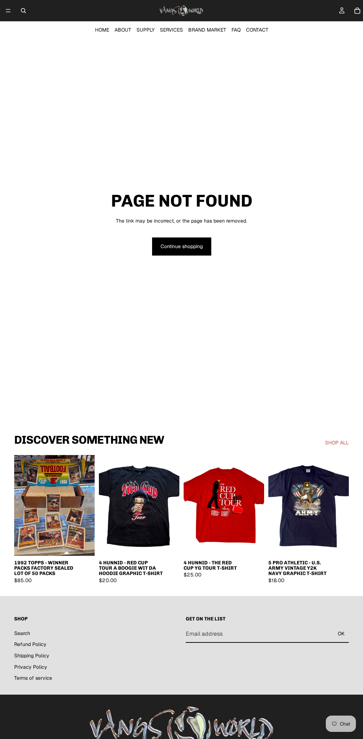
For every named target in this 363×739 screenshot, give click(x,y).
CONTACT (257, 30)
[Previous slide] (22, 505)
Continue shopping (182, 246)
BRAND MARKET (207, 30)
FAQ (236, 30)
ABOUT (123, 30)
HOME (102, 30)
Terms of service (33, 678)
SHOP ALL (337, 442)
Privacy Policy (30, 667)
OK (341, 633)
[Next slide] (87, 505)
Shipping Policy (31, 655)
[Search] (23, 10)
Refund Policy (30, 644)
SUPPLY (145, 30)
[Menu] (8, 10)
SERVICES (171, 30)
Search (22, 633)
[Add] (83, 544)
